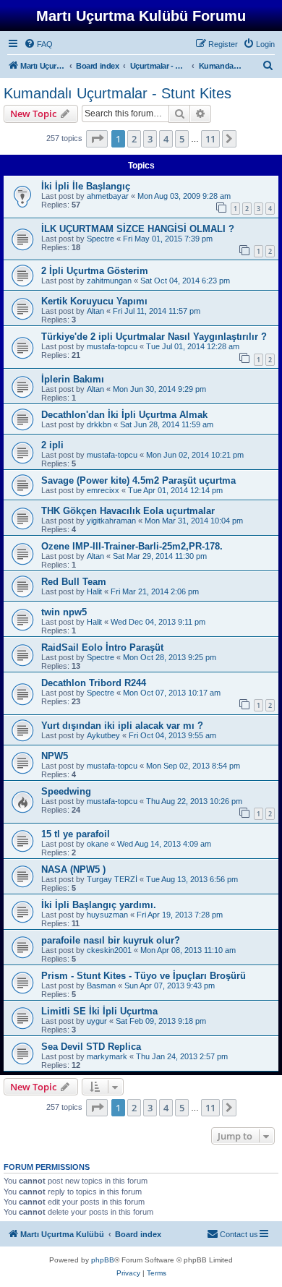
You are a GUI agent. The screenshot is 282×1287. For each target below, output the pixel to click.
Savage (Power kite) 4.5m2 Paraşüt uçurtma (138, 480)
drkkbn (99, 424)
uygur (97, 1021)
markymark (107, 1056)
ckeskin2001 (109, 950)
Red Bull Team (73, 581)
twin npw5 (64, 612)
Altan (95, 311)
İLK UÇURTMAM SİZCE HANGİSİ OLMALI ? (137, 228)
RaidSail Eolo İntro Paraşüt (102, 647)
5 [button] (181, 138)
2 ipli (52, 445)
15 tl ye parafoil (75, 834)
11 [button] (210, 138)
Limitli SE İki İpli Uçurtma (99, 1011)
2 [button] (134, 138)
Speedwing (66, 791)
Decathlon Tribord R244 (93, 682)
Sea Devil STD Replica (91, 1046)
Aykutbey (103, 735)
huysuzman (107, 914)
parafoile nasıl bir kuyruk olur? (110, 940)
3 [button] (150, 138)
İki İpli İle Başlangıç (85, 186)
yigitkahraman (111, 520)
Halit (94, 591)
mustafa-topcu (112, 346)
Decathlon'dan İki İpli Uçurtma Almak (124, 414)
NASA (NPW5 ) (73, 869)
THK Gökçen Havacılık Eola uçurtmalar (128, 510)
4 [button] (165, 138)
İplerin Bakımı (72, 379)
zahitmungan (109, 280)
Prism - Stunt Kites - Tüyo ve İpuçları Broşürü (143, 975)
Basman (101, 985)
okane (97, 843)
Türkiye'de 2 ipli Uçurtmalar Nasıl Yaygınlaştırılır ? (154, 336)
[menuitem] (38, 44)
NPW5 (54, 756)
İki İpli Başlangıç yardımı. (98, 904)
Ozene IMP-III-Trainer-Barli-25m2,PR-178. (132, 546)
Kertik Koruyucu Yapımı (94, 301)
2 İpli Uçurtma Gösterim (94, 270)
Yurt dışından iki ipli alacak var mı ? (122, 725)
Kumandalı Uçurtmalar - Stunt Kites (117, 93)
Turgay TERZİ (112, 879)
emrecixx (103, 490)
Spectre (100, 238)
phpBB (102, 1260)
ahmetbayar (108, 196)
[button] (97, 138)
